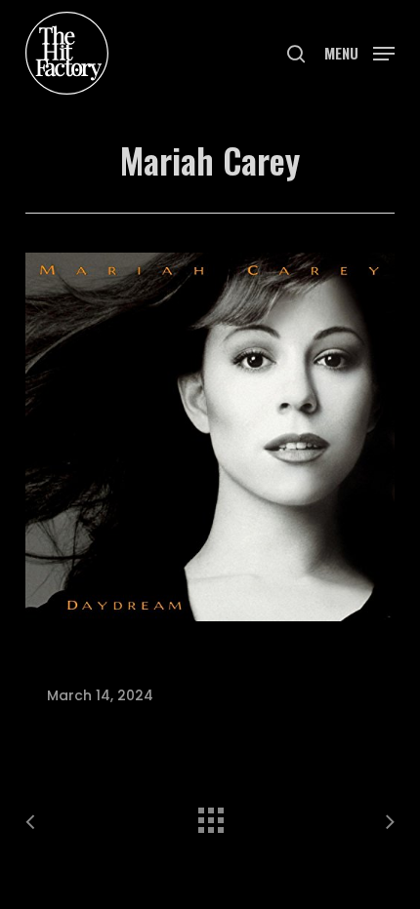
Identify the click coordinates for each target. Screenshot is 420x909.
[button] (359, 51)
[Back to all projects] (210, 815)
